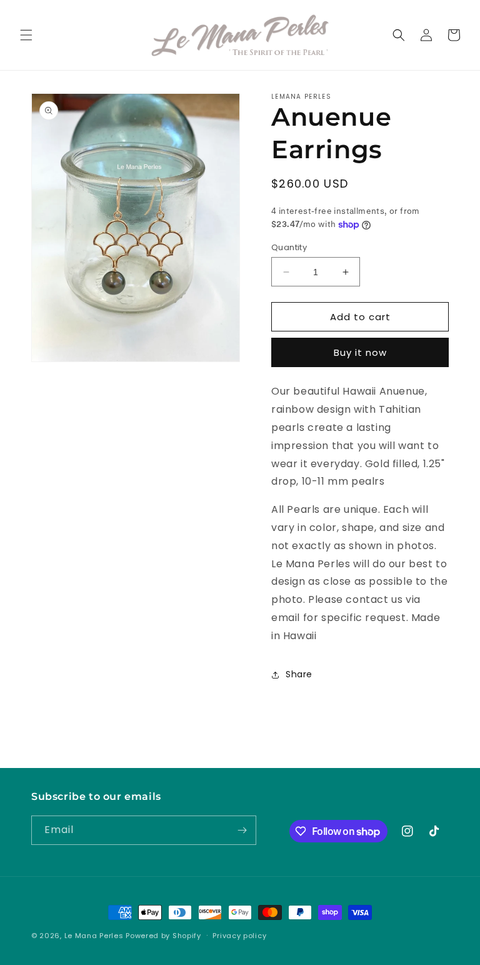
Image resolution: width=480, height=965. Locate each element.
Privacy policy (239, 936)
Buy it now (360, 352)
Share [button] (299, 674)
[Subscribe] (242, 830)
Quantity (289, 247)
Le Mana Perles (94, 936)
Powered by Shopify (163, 936)
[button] (26, 35)
